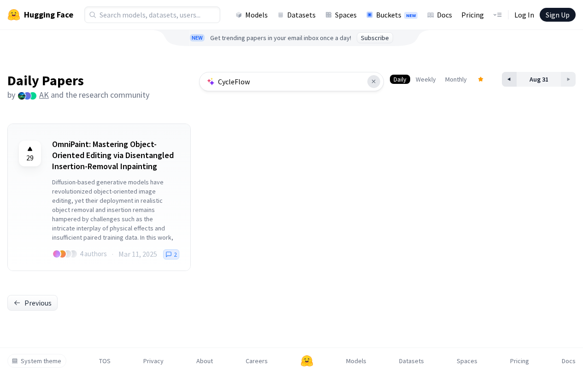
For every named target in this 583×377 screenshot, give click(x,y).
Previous (38, 302)
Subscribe (375, 38)
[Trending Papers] (480, 79)
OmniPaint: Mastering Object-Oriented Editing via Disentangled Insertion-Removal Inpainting (113, 155)
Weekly (426, 79)
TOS (105, 361)
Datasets (301, 14)
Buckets (396, 14)
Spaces (346, 14)
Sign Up (558, 14)
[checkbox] (30, 153)
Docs (444, 14)
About (204, 361)
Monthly (456, 79)
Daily (400, 79)
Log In (524, 14)
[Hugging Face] (306, 360)
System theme (41, 361)
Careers (257, 361)
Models (256, 14)
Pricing (472, 14)
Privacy (153, 361)
